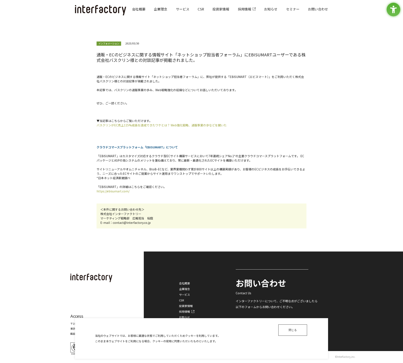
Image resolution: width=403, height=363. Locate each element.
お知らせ (184, 317)
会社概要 (184, 283)
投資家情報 (186, 306)
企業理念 (184, 289)
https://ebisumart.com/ (113, 191)
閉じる (293, 330)
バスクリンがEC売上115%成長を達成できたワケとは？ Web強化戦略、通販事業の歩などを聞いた (162, 125)
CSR (181, 300)
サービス (184, 295)
